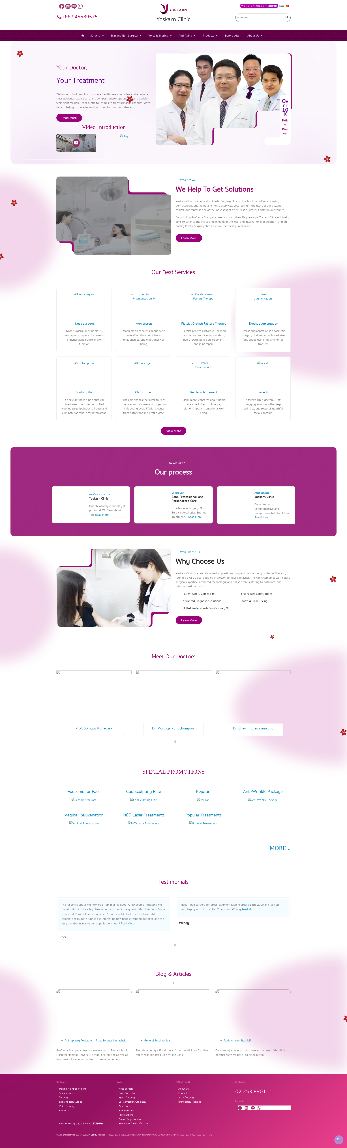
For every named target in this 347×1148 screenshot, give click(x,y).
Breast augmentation (263, 323)
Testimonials (65, 1093)
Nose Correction (127, 1093)
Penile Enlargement (203, 392)
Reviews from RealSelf (237, 1040)
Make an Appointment (259, 6)
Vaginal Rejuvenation (84, 815)
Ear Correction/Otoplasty (132, 1102)
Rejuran (203, 791)
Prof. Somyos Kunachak (94, 728)
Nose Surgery (126, 1089)
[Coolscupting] (84, 363)
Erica (63, 937)
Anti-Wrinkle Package (263, 791)
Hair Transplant (127, 1111)
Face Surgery (126, 1115)
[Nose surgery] (84, 294)
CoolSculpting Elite (143, 791)
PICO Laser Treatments (143, 815)
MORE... (280, 848)
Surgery (95, 35)
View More (173, 431)
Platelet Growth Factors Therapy (203, 323)
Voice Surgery (66, 1106)
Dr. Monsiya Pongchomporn (173, 728)
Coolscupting (85, 392)
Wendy (184, 923)
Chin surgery (144, 392)
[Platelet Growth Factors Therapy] (203, 296)
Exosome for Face (84, 791)
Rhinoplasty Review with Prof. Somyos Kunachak (95, 1040)
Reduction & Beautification (133, 1124)
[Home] (82, 35)
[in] (68, 6)
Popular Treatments (203, 815)
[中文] (288, 6)
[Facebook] (62, 6)
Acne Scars (124, 1106)
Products (208, 35)
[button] (175, 741)
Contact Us (184, 1093)
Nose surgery (84, 323)
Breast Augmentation (130, 1119)
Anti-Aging (185, 35)
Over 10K (285, 107)
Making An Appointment (72, 1089)
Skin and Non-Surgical (124, 35)
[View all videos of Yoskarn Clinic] (124, 136)
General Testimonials (157, 1040)
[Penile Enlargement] (203, 365)
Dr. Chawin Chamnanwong (253, 728)
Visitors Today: (80, 1124)
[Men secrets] (143, 296)
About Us (253, 35)
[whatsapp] (80, 6)
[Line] (74, 6)
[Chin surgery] (143, 363)
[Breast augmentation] (263, 296)
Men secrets (144, 323)
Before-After (233, 35)
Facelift (263, 392)
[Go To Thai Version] (282, 6)
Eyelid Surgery (127, 1098)
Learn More (189, 238)
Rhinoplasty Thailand (189, 1102)
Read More (69, 118)
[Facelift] (263, 363)
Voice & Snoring (158, 35)
